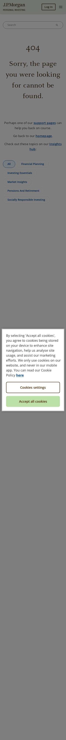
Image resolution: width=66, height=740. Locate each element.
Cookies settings (33, 387)
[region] (33, 370)
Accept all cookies (33, 401)
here (20, 375)
